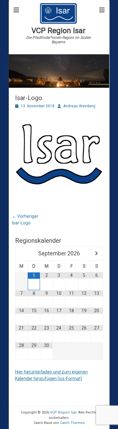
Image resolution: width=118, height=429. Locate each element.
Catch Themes (72, 423)
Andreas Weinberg (79, 106)
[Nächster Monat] (97, 253)
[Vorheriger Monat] (21, 253)
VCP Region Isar (58, 30)
